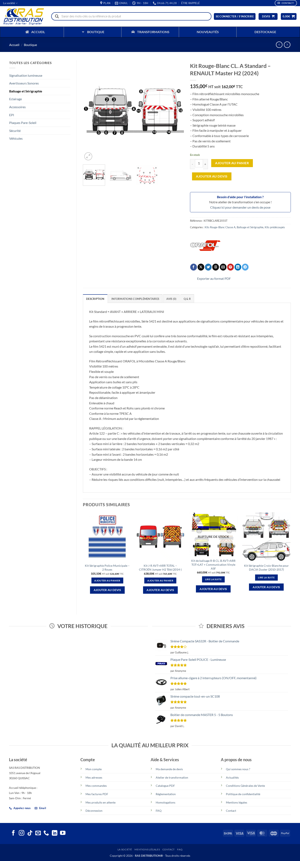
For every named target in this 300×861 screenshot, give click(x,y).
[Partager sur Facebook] (193, 267)
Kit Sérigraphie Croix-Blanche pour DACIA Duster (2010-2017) (266, 567)
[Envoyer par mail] (223, 267)
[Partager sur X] (201, 267)
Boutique (30, 45)
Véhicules (16, 138)
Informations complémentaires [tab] (135, 298)
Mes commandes (96, 785)
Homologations (165, 802)
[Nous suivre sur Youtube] (63, 833)
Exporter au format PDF (214, 278)
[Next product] (279, 45)
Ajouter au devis (211, 176)
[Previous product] (287, 45)
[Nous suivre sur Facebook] (13, 833)
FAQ (158, 810)
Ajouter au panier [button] (107, 580)
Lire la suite (213, 579)
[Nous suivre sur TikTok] (30, 833)
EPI (11, 115)
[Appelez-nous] (46, 833)
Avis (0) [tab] (171, 298)
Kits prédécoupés (275, 227)
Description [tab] (95, 298)
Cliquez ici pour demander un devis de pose (240, 207)
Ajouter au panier (232, 163)
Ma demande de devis (169, 769)
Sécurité (15, 131)
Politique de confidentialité (243, 794)
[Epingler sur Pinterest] (230, 267)
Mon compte (94, 769)
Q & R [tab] (187, 298)
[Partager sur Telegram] (245, 267)
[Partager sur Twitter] (208, 267)
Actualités (232, 777)
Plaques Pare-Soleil (22, 123)
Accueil (14, 45)
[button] (190, 3)
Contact (231, 810)
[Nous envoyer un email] (38, 833)
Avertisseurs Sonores (24, 83)
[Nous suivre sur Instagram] (21, 833)
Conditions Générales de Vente (245, 785)
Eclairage (15, 99)
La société (9, 3)
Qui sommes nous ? (238, 769)
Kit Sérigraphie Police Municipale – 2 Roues (107, 567)
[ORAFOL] (205, 245)
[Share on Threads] (215, 267)
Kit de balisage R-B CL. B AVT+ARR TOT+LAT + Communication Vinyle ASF (213, 564)
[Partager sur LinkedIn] (237, 267)
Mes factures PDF (97, 794)
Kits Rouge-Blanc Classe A (220, 227)
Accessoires (17, 107)
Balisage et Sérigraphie (25, 91)
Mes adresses (94, 777)
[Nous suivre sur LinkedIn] (54, 833)
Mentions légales (236, 802)
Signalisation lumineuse (25, 75)
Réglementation (166, 794)
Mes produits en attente (101, 802)
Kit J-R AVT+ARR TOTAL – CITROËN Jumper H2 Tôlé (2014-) (160, 567)
